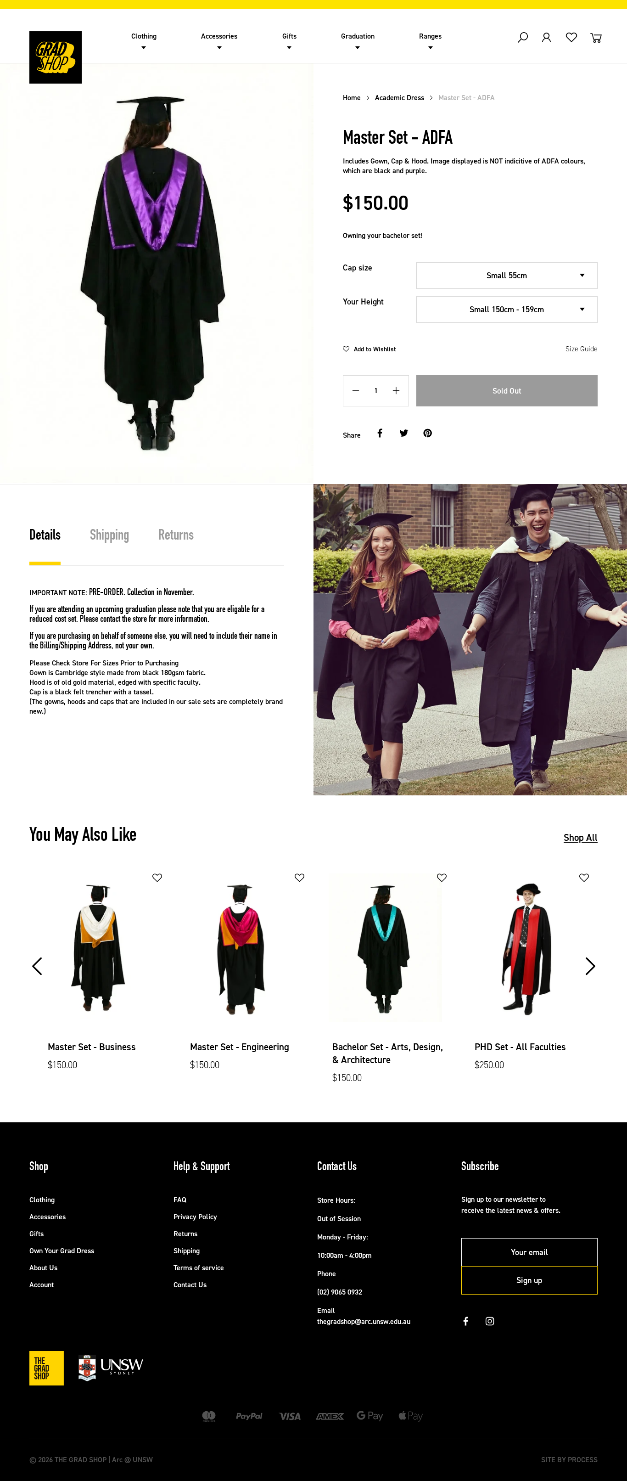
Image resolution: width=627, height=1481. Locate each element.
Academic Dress (399, 97)
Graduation (358, 36)
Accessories (219, 36)
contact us (67, 726)
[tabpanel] (100, 978)
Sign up (529, 1280)
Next (591, 956)
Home (352, 97)
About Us (43, 1268)
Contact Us (190, 1285)
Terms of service (199, 1268)
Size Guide (581, 349)
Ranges (430, 36)
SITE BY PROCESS (569, 1459)
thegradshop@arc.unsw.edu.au (363, 1321)
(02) (324, 1292)
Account (41, 1285)
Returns (185, 1234)
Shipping (187, 1251)
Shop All (581, 837)
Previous (38, 956)
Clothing (144, 36)
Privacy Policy (195, 1217)
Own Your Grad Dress (61, 1251)
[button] (369, 349)
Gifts (289, 36)
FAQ (180, 1200)
